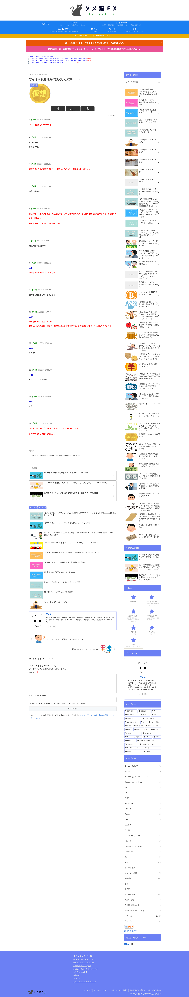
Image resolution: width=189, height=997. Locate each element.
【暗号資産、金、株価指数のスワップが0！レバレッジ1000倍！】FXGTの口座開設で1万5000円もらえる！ (94, 49)
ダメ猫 (49, 614)
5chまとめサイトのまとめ (83, 963)
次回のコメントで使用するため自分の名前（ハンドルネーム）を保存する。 (61, 703)
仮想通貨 (34, 508)
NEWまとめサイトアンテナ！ (85, 959)
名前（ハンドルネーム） (38, 696)
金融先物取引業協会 (154, 990)
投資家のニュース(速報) (82, 966)
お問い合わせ (116, 990)
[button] (159, 82)
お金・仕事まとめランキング (84, 982)
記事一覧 (43, 508)
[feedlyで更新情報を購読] (50, 626)
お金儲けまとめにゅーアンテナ (85, 969)
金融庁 (125, 990)
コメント (33, 672)
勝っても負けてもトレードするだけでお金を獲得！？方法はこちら (94, 43)
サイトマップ (86, 990)
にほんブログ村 (130, 931)
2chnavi (76, 975)
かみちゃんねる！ (80, 972)
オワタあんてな (79, 978)
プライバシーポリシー (101, 990)
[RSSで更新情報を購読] (54, 626)
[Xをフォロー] (47, 626)
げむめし (127, 944)
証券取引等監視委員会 (137, 990)
